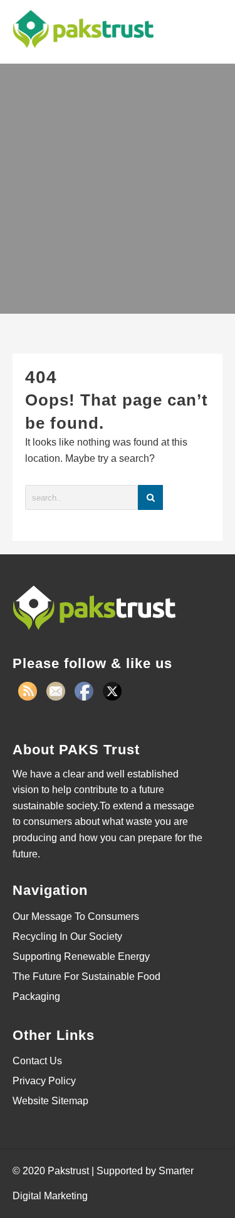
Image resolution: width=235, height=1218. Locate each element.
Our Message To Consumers (76, 916)
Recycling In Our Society (67, 936)
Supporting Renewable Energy (81, 956)
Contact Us (37, 1061)
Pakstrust (68, 1171)
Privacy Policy (44, 1081)
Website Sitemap (50, 1101)
